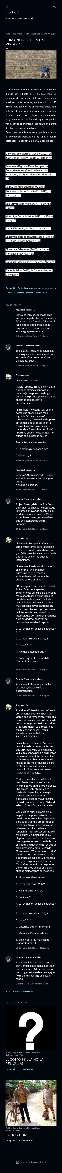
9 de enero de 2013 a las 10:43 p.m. (32, 365)
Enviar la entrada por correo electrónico (37, 288)
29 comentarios (25, 1140)
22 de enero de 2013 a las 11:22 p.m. (32, 948)
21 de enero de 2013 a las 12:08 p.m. (32, 695)
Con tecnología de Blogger (34, 1162)
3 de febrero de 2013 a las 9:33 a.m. (32, 983)
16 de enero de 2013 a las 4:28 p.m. (32, 669)
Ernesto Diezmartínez (26, 345)
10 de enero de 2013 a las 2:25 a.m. (32, 489)
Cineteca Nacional (24, 292)
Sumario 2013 (40, 292)
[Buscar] (54, 5)
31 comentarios (25, 1069)
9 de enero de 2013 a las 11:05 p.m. (32, 460)
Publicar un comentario (20, 991)
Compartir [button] (11, 288)
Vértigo (12, 12)
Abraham (20, 375)
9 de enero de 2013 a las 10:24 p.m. (32, 336)
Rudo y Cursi (17, 1135)
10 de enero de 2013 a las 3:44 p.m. (32, 529)
